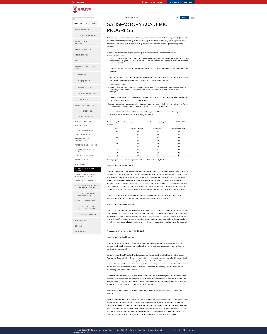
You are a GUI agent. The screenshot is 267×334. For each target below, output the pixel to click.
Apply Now (188, 2)
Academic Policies (85, 117)
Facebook (180, 330)
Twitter (184, 330)
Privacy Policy (107, 330)
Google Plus (189, 330)
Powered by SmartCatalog (81, 332)
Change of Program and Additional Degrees (85, 175)
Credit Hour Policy (83, 134)
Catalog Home (81, 220)
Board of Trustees (83, 49)
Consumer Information (156, 330)
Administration (82, 55)
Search (93, 23)
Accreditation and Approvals (83, 42)
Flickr (193, 330)
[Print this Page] (193, 18)
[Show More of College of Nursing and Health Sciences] (75, 206)
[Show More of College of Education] (75, 200)
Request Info (174, 2)
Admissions (82, 74)
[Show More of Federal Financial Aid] (75, 93)
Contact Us (161, 2)
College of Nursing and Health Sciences (86, 207)
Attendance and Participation (82, 140)
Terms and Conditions (137, 330)
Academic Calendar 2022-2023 (85, 67)
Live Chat (145, 2)
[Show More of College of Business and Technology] (75, 193)
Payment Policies (85, 99)
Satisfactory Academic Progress (84, 169)
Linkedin (175, 330)
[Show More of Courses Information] (75, 214)
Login (153, 2)
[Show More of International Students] (75, 79)
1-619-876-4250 (79, 2)
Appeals (123, 231)
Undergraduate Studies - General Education (88, 186)
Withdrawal (80, 164)
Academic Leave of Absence (86, 145)
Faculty (78, 61)
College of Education (87, 201)
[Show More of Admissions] (75, 74)
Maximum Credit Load (84, 130)
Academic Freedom (83, 121)
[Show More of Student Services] (75, 110)
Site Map (78, 226)
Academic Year (81, 126)
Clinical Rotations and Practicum (85, 150)
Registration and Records (86, 105)
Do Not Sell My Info (121, 330)
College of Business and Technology (86, 194)
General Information (87, 36)
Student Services (85, 111)
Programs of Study (83, 30)
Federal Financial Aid (87, 93)
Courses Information (87, 214)
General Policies (85, 88)
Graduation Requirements (86, 181)
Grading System (81, 160)
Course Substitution (84, 155)
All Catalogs (80, 232)
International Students (84, 81)
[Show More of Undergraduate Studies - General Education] (75, 185)
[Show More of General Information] (75, 35)
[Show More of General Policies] (75, 87)
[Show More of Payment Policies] (75, 99)
